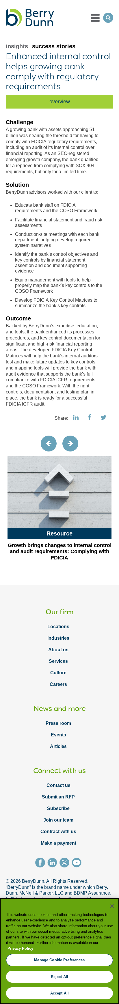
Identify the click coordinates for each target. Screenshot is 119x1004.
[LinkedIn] (53, 863)
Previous (49, 443)
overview (59, 101)
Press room (58, 723)
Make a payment (58, 843)
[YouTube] (78, 863)
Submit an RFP (58, 796)
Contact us (58, 785)
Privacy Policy (20, 948)
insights (17, 46)
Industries (58, 638)
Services (58, 661)
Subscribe (58, 808)
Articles (58, 746)
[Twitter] (66, 863)
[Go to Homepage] (30, 17)
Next (70, 443)
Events (58, 734)
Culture (58, 672)
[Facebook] (41, 863)
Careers (58, 684)
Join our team (58, 820)
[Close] (112, 906)
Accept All (59, 993)
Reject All (59, 977)
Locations (58, 626)
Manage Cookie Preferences (59, 960)
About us (58, 649)
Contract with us (58, 831)
